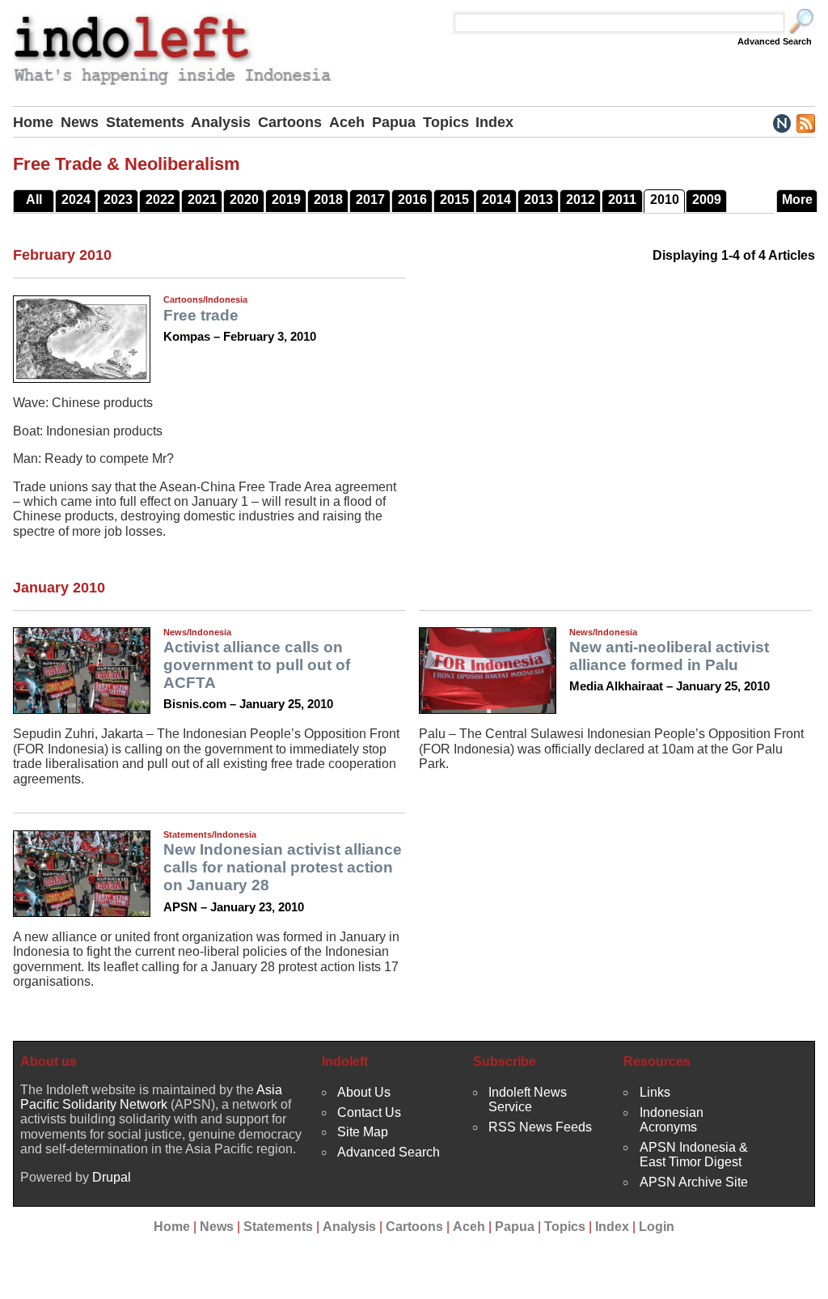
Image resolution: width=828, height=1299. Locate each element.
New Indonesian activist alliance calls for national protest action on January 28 (282, 867)
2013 (538, 199)
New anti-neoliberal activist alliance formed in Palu (669, 656)
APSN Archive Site (694, 1182)
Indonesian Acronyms (671, 1120)
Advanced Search (774, 41)
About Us (364, 1092)
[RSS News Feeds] (805, 122)
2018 (328, 199)
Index (494, 122)
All (34, 199)
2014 (496, 199)
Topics (446, 122)
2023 (118, 199)
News (80, 122)
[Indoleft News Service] (781, 122)
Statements (145, 122)
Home (33, 122)
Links (655, 1092)
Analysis (221, 122)
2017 (370, 199)
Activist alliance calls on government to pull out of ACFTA (256, 665)
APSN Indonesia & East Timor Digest (694, 1154)
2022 (160, 199)
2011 (622, 199)
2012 (580, 199)
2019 (286, 199)
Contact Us (369, 1112)
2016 (412, 199)
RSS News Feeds (540, 1127)
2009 (706, 199)
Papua (394, 122)
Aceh (347, 122)
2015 (454, 199)
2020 (244, 199)
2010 (664, 199)
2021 (202, 199)
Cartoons (290, 122)
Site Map (362, 1132)
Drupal (111, 1177)
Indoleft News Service (527, 1099)
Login (656, 1226)
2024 (76, 199)
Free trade (201, 315)
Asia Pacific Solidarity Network (151, 1097)
